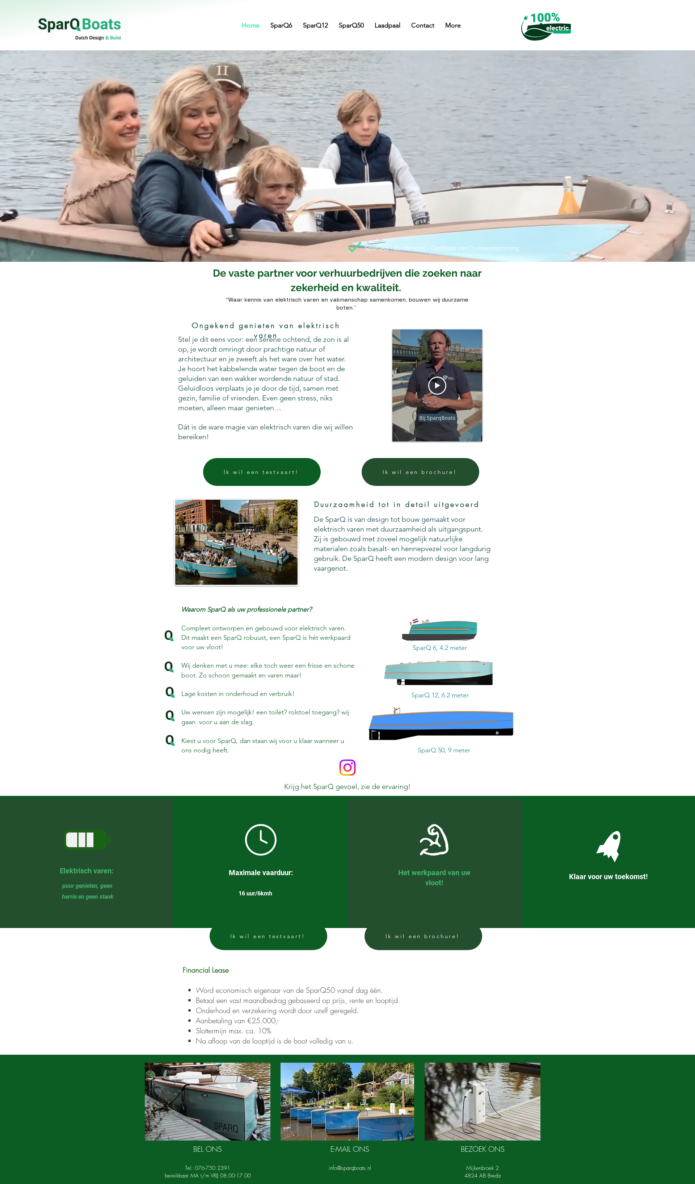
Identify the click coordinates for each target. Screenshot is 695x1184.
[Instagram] (347, 767)
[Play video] (437, 386)
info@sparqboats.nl (350, 1168)
